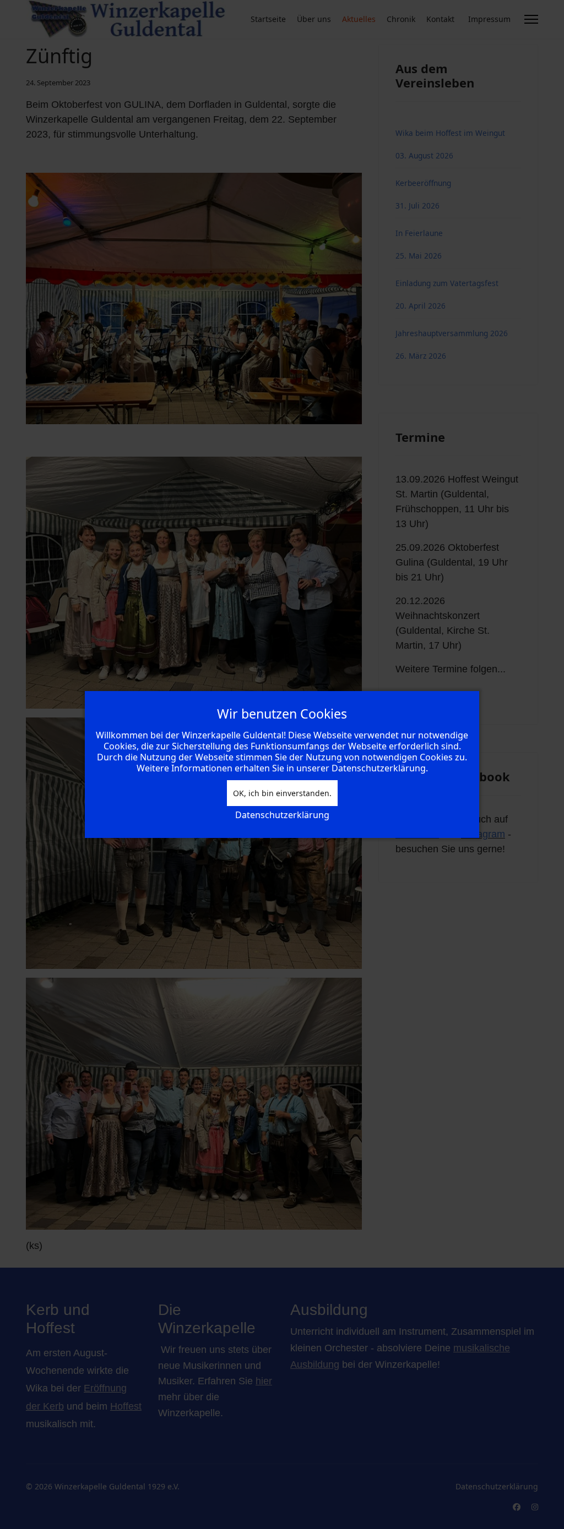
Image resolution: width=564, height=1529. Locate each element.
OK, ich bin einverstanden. (282, 793)
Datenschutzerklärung (282, 815)
